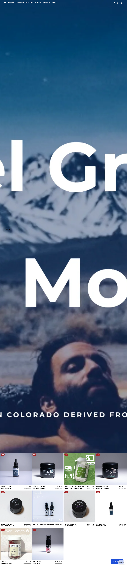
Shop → (8, 229)
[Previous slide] (66, 469)
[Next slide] (92, 469)
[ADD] (29, 481)
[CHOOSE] (60, 519)
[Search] (114, 3)
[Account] (118, 3)
